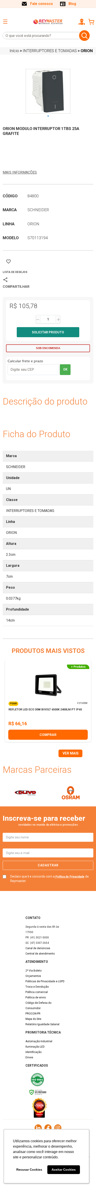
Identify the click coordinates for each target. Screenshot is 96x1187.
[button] (82, 22)
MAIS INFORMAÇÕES (20, 172)
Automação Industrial (38, 1041)
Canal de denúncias (37, 948)
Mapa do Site (33, 1019)
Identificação (33, 1052)
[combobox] (40, 35)
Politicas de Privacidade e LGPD (45, 981)
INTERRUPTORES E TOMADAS (50, 50)
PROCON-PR (32, 1013)
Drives (29, 1057)
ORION (87, 50)
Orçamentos (33, 976)
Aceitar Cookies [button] (64, 1169)
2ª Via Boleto (33, 970)
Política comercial (36, 992)
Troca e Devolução (37, 986)
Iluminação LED (35, 1046)
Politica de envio (35, 997)
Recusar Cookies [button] (29, 1169)
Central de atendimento (40, 953)
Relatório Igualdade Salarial (42, 1024)
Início (14, 50)
